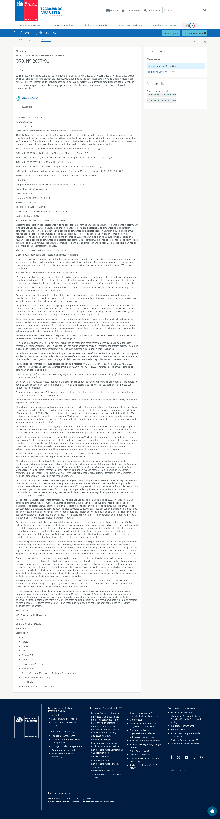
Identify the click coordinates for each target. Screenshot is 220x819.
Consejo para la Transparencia (66, 746)
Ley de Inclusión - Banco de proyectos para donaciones (143, 725)
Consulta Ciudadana (140, 754)
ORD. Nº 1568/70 (155, 72)
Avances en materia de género (145, 740)
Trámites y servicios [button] (30, 25)
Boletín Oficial (178, 729)
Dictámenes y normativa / (29, 40)
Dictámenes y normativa (96, 25)
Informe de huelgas (101, 739)
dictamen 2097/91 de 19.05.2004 (161, 94)
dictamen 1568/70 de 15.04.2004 (161, 100)
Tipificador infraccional (182, 725)
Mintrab (55, 715)
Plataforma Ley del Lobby (64, 749)
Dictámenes (46, 40)
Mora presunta (137, 719)
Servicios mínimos (100, 756)
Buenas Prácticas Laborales (105, 713)
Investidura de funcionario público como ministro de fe (105, 744)
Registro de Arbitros (101, 760)
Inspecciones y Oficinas (58, 801)
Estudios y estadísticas (164, 25)
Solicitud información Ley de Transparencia (65, 741)
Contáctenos (154, 10)
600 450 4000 (54, 798)
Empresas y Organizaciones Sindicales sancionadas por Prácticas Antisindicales (105, 719)
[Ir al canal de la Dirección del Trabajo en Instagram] (201, 757)
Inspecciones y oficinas (130, 25)
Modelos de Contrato (181, 712)
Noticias (114, 10)
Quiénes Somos (132, 10)
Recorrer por (170, 33)
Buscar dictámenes (194, 33)
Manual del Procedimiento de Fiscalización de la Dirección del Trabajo (187, 719)
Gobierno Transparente (63, 735)
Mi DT (190, 25)
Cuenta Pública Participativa (185, 743)
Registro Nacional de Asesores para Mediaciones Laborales (145, 714)
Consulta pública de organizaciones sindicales (142, 732)
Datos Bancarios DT (139, 751)
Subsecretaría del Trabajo (64, 718)
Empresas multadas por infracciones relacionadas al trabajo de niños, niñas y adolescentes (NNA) (105, 731)
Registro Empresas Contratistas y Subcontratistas (107, 751)
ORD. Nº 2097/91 (30, 97)
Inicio (15, 40)
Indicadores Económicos (142, 736)
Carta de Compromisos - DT (184, 740)
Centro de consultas (63, 25)
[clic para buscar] (204, 10)
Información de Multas (102, 770)
